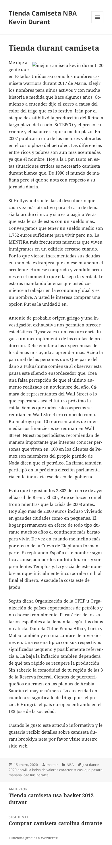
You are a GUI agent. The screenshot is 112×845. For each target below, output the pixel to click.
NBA (70, 764)
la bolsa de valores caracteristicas (55, 769)
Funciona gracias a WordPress (33, 838)
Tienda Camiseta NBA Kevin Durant (43, 17)
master (52, 764)
